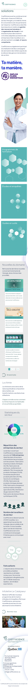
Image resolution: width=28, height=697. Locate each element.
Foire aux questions (9, 663)
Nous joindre (7, 668)
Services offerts (10, 657)
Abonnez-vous (12, 611)
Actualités (8, 659)
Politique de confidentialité (12, 666)
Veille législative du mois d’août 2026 (14, 317)
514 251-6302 (9, 669)
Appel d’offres (8, 664)
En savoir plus (11, 375)
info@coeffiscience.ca (12, 672)
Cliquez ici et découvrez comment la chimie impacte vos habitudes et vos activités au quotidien (13, 402)
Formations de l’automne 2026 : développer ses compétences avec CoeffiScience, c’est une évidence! (13, 345)
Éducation (8, 661)
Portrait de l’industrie (12, 656)
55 (18, 369)
